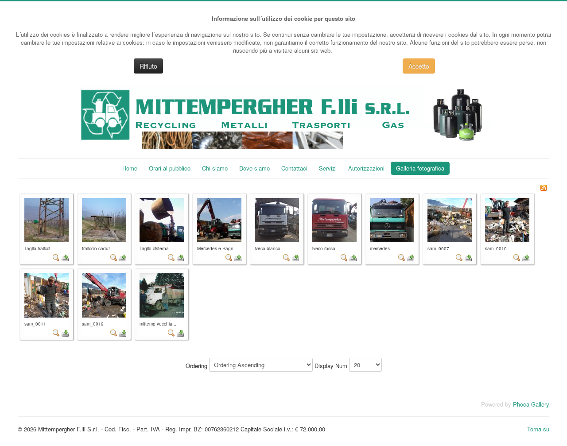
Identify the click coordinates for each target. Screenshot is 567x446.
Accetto (418, 66)
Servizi (328, 168)
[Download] (65, 257)
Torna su (538, 429)
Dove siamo (254, 168)
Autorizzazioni (366, 168)
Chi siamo (215, 168)
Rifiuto (148, 66)
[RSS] (543, 186)
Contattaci (294, 168)
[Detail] (56, 257)
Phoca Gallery (531, 404)
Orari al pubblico (169, 168)
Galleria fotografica (420, 168)
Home (129, 168)
